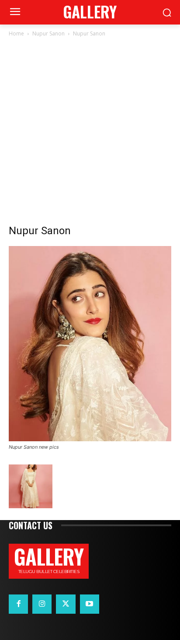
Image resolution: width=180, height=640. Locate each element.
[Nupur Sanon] (90, 439)
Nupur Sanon (48, 33)
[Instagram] (42, 604)
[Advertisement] (90, 133)
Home (16, 33)
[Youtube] (89, 604)
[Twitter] (65, 604)
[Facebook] (18, 604)
